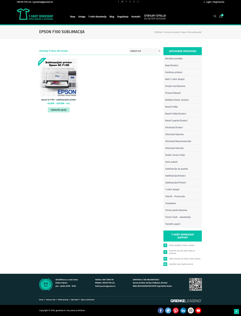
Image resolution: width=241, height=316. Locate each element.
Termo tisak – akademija (178, 217)
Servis (41, 300)
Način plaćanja (63, 300)
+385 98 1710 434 (24, 2)
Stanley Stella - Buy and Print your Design (155, 16)
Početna (158, 32)
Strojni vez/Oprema (175, 86)
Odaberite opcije (59, 110)
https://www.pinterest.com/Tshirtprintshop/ (126, 1)
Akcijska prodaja (174, 58)
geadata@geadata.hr (43, 2)
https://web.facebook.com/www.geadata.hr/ (118, 1)
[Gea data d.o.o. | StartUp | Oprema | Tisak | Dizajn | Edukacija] (35, 14)
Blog (112, 16)
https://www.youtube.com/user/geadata (138, 1)
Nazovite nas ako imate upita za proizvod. (182, 252)
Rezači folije (171, 106)
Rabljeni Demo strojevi (177, 100)
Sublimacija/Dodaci (175, 175)
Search (215, 16)
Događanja (122, 16)
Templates (170, 203)
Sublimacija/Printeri (175, 182)
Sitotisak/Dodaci (174, 127)
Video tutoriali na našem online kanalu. (185, 259)
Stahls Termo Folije (175, 155)
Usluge (81, 16)
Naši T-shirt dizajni (175, 79)
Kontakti (135, 16)
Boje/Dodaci (171, 65)
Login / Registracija (215, 2)
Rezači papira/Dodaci (176, 120)
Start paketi (171, 162)
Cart (220, 16)
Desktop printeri (173, 72)
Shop (72, 16)
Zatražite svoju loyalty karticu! (181, 264)
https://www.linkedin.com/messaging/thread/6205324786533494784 (130, 1)
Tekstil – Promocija (175, 196)
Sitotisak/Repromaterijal (178, 141)
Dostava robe (50, 300)
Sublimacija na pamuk (176, 168)
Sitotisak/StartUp (174, 148)
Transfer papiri (172, 224)
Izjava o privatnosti (87, 300)
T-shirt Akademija (97, 16)
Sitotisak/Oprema (174, 134)
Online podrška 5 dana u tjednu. (182, 245)
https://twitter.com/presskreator (122, 1)
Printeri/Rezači (173, 93)
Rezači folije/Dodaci (175, 113)
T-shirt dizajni (172, 189)
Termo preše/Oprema (176, 210)
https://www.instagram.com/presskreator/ (134, 1)
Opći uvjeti (74, 300)
